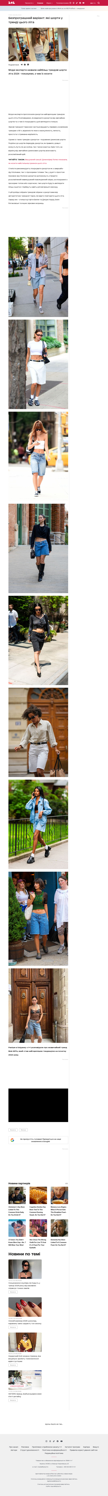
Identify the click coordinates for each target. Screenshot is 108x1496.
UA (91, 3)
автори (14, 1450)
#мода (23, 1130)
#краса (13, 1130)
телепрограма (62, 3)
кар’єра (86, 1447)
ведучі (96, 1447)
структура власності (29, 1450)
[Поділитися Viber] (28, 65)
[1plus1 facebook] (57, 1441)
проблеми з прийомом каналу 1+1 (47, 1447)
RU (95, 3)
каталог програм (72, 1447)
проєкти (29, 3)
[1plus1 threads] (50, 1441)
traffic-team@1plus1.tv (53, 1486)
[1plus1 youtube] (61, 1441)
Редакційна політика (54, 1453)
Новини (40, 3)
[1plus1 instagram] (46, 1441)
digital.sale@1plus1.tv (54, 1481)
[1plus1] (11, 3)
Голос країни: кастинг (29, 8)
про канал (13, 1447)
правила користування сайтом (83, 1450)
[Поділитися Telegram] (21, 64)
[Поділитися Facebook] (25, 65)
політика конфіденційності (54, 1450)
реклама (25, 1447)
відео (49, 3)
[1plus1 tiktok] (54, 1441)
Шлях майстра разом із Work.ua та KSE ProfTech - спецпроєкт (63, 8)
